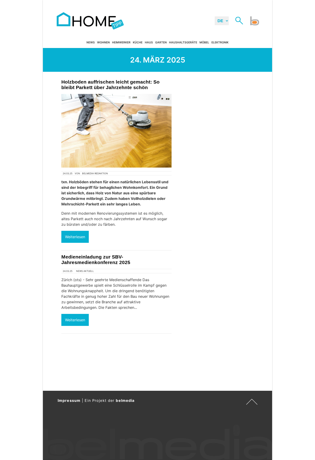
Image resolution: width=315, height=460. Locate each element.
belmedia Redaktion (95, 173)
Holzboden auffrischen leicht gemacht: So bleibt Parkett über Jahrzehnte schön (110, 84)
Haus (149, 42)
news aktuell (85, 271)
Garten (161, 42)
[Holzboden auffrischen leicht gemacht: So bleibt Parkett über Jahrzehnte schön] (116, 131)
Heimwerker (121, 42)
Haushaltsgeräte (183, 42)
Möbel (204, 42)
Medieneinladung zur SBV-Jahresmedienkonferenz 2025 (95, 259)
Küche (138, 42)
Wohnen (103, 42)
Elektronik (220, 42)
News (90, 42)
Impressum (69, 400)
